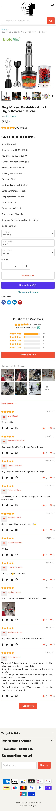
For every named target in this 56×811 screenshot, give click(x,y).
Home (4, 29)
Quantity (5, 259)
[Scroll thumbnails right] (52, 96)
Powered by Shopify (28, 806)
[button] (8, 127)
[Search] (51, 20)
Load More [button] (28, 705)
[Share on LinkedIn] (14, 302)
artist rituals (10, 116)
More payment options (28, 292)
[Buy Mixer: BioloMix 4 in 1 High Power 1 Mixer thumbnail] (6, 95)
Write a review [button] (28, 354)
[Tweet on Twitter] (9, 302)
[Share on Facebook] (3, 302)
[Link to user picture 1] (8, 609)
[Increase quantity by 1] (26, 266)
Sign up (44, 765)
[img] (7, 411)
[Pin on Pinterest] (20, 302)
